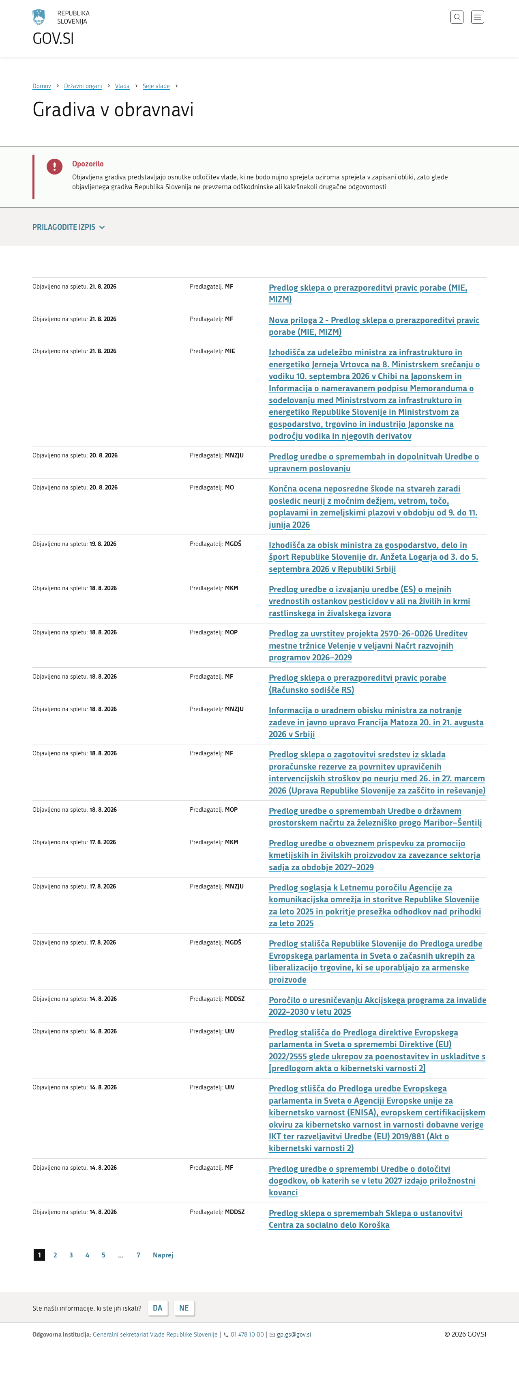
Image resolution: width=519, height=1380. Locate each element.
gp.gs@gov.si (294, 1334)
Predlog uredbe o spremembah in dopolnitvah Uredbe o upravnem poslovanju (374, 462)
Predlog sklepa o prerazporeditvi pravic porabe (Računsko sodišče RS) (357, 683)
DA (157, 1307)
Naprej (163, 1254)
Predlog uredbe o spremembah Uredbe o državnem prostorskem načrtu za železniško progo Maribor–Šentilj (375, 816)
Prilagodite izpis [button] (63, 227)
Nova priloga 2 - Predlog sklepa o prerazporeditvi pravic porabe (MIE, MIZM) (374, 326)
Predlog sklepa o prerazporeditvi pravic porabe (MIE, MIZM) (368, 293)
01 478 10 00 (247, 1334)
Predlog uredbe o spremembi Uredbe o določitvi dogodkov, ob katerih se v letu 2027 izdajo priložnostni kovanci (372, 1181)
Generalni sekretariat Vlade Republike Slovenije (155, 1334)
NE (184, 1307)
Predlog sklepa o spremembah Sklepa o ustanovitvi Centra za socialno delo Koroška (366, 1219)
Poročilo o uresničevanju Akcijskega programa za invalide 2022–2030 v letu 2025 (378, 1006)
